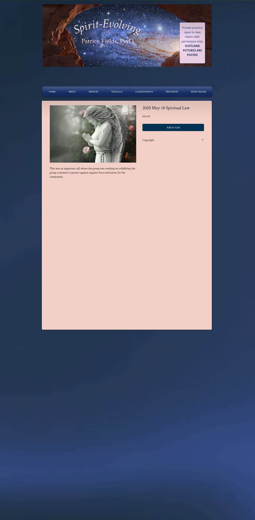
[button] (72, 91)
